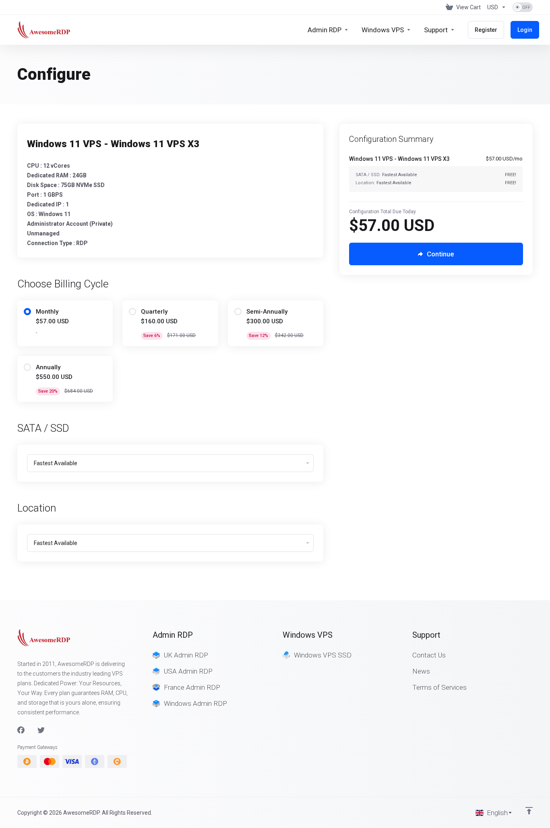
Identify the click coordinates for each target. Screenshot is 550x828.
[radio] (27, 311)
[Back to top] (529, 811)
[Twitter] (41, 730)
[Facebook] (21, 730)
